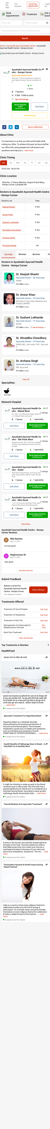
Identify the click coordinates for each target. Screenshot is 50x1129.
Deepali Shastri (8, 207)
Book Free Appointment (33, 5)
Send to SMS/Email (35, 127)
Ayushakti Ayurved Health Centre (21, 46)
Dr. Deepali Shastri (27, 274)
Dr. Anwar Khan (25, 294)
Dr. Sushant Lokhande (29, 317)
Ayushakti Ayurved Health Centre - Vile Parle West (26, 438)
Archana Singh (8, 238)
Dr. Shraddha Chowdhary (31, 338)
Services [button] (36, 254)
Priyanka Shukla (9, 245)
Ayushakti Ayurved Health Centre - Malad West (26, 409)
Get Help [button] (8, 254)
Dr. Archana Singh (27, 361)
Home (2, 46)
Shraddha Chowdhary (11, 230)
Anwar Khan (7, 214)
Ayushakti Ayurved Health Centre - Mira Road (26, 498)
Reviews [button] (22, 254)
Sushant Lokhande (10, 222)
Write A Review (38, 590)
